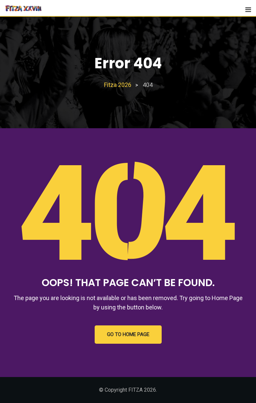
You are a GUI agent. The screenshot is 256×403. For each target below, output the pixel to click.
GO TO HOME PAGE (128, 334)
